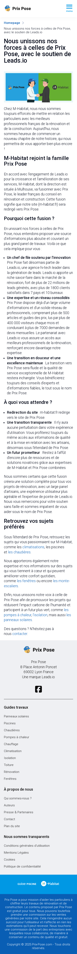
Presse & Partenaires (18, 812)
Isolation (10, 758)
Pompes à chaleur (16, 737)
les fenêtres (26, 581)
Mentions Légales (16, 852)
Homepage (12, 23)
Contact (9, 819)
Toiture (9, 765)
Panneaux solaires (16, 716)
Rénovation (11, 772)
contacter (19, 634)
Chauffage (11, 744)
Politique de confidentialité (22, 866)
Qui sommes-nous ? (18, 798)
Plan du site (12, 826)
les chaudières (19, 552)
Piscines (10, 723)
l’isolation (40, 615)
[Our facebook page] (38, 689)
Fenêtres (10, 779)
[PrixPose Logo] (38, 650)
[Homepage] (32, 8)
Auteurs (9, 805)
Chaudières (12, 730)
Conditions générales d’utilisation (27, 846)
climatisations (33, 547)
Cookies (9, 859)
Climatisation (13, 751)
